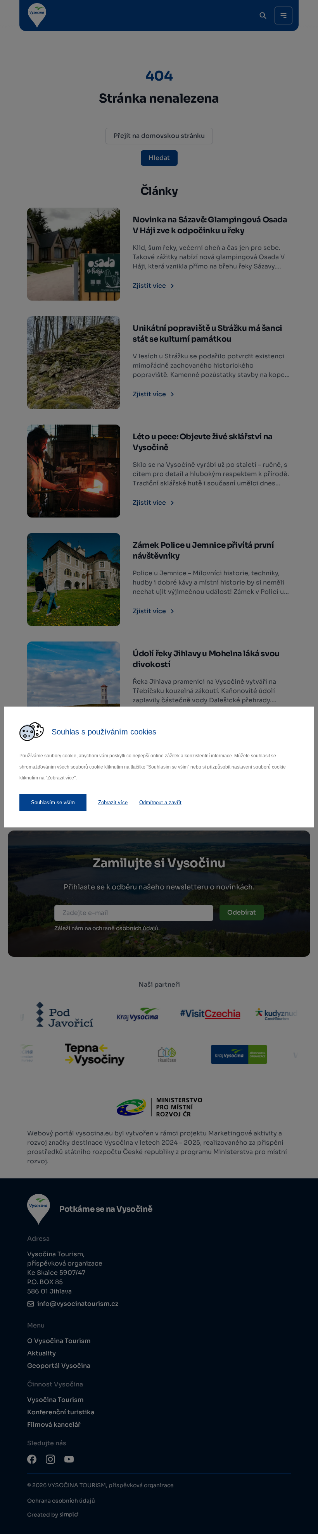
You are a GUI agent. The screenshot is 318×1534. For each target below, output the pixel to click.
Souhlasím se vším (53, 802)
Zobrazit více (113, 802)
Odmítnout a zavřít (160, 802)
